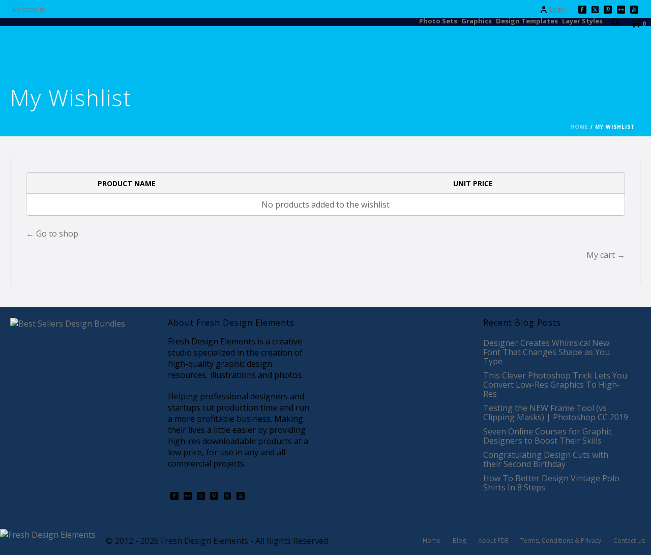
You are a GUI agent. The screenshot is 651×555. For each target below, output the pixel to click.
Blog (459, 541)
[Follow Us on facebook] (174, 496)
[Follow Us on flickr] (188, 496)
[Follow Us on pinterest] (214, 496)
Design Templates (527, 20)
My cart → (605, 254)
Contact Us (629, 541)
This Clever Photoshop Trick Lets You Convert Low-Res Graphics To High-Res (555, 384)
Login (558, 9)
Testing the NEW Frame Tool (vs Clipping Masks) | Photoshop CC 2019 (555, 412)
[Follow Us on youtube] (240, 496)
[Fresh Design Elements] (48, 533)
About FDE (493, 541)
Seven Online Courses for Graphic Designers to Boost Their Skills (547, 436)
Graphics (476, 20)
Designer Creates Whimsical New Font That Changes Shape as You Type (546, 352)
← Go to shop (52, 233)
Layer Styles (582, 20)
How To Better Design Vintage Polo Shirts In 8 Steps (551, 483)
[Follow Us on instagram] (201, 496)
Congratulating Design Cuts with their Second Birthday (545, 459)
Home (579, 126)
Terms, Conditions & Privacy (560, 541)
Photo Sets (438, 20)
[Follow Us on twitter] (227, 496)
